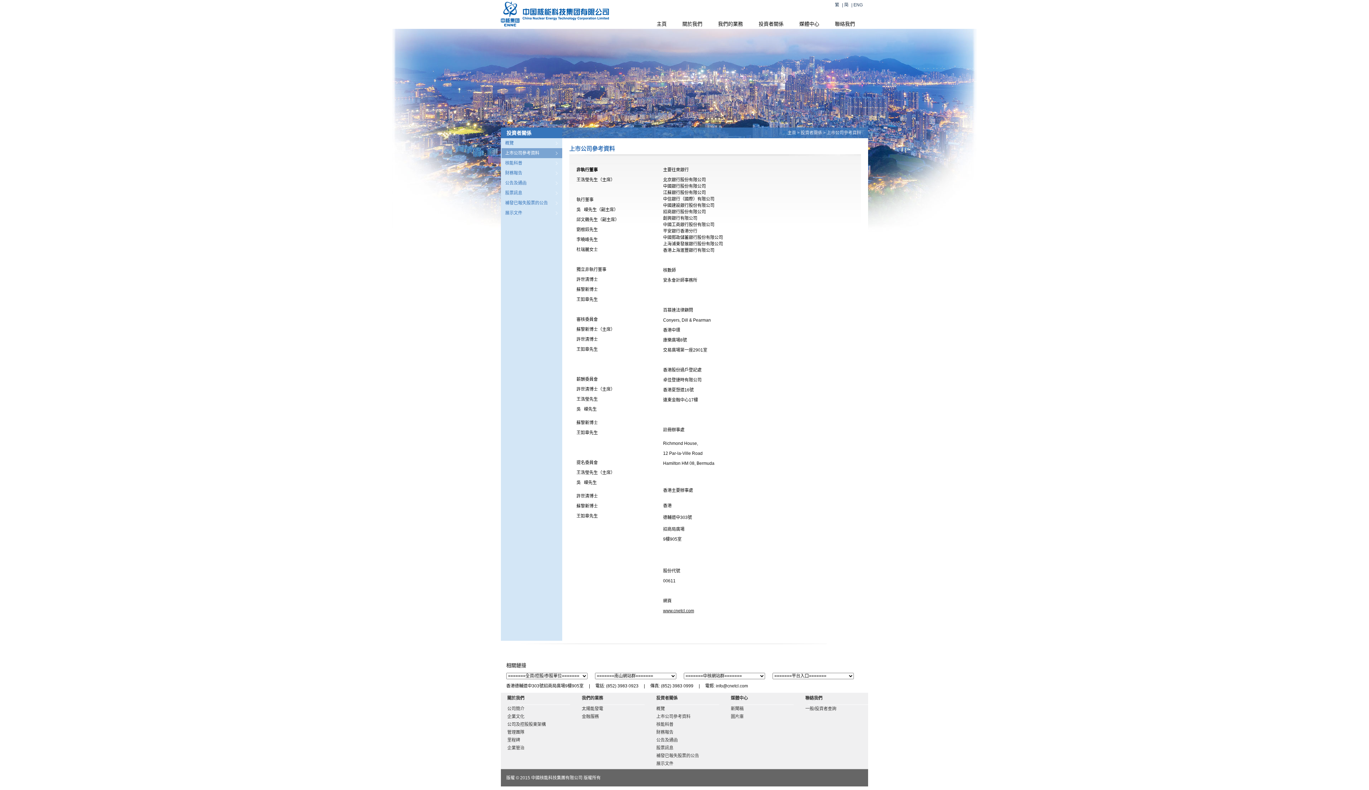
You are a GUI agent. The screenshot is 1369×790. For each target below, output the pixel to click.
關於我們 (692, 24)
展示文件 (513, 213)
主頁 (662, 24)
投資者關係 (771, 24)
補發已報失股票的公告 (526, 203)
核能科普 (513, 163)
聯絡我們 (845, 24)
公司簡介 (515, 708)
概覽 (509, 143)
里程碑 (513, 740)
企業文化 (515, 716)
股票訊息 (513, 193)
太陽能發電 (592, 708)
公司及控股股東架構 (526, 724)
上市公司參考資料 (522, 153)
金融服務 (590, 716)
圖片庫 (737, 716)
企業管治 (515, 747)
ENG (858, 4)
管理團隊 (515, 732)
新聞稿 (737, 708)
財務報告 (513, 173)
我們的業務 (730, 24)
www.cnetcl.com (678, 610)
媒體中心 (809, 24)
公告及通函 (516, 183)
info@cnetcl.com (732, 686)
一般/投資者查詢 (820, 708)
